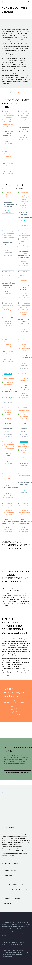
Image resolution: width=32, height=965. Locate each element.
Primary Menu (28, 2)
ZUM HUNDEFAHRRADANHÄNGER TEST (17, 772)
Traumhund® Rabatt (11, 908)
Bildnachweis (20, 942)
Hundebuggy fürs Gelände (13, 898)
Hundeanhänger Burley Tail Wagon (8, 285)
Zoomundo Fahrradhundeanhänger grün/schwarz (12, 522)
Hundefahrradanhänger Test (14, 880)
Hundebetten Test (10, 870)
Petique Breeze (9, 903)
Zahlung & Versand (11, 944)
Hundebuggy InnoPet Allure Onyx (24, 129)
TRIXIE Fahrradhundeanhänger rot (12, 487)
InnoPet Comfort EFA (20, 595)
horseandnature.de (7, 956)
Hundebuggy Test (10, 875)
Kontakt (26, 942)
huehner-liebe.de (6, 954)
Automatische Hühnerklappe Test (16, 889)
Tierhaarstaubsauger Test (13, 884)
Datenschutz (12, 942)
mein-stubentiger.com (23, 952)
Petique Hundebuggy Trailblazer (8, 426)
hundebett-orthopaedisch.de (9, 952)
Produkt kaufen (8, 212)
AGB (3, 944)
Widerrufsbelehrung (22, 944)
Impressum (5, 942)
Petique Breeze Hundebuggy (24, 388)
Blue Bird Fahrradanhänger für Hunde (9, 204)
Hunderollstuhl (10, 894)
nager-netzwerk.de (17, 954)
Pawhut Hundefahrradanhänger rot (12, 392)
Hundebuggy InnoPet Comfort (24, 287)
